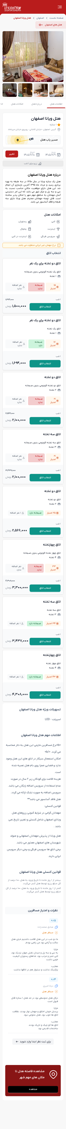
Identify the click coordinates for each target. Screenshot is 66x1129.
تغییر (12, 154)
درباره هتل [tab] (36, 104)
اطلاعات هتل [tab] (56, 104)
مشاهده (33, 1089)
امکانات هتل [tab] (17, 104)
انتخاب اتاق (45, 306)
